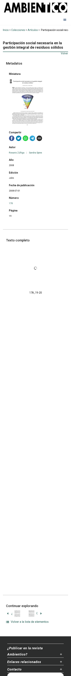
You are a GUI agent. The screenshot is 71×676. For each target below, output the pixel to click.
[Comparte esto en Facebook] (11, 138)
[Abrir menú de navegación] (65, 19)
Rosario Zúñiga (16, 152)
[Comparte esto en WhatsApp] (25, 138)
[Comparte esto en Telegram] (32, 138)
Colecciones (18, 30)
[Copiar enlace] (39, 138)
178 (11, 203)
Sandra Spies (35, 152)
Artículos (33, 30)
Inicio (6, 30)
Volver (64, 53)
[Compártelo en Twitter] (18, 138)
